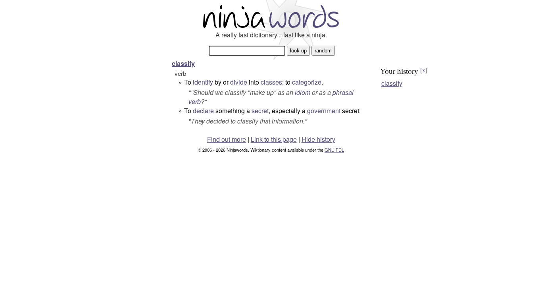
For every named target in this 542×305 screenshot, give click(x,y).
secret (260, 110)
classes (271, 82)
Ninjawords (271, 16)
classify (183, 63)
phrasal (343, 92)
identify (203, 82)
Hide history (318, 139)
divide (238, 82)
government (323, 110)
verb (194, 101)
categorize (306, 82)
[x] (423, 70)
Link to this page (274, 139)
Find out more (226, 139)
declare (203, 110)
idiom (302, 92)
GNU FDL (334, 150)
